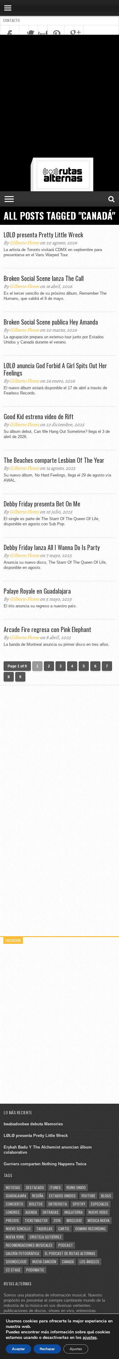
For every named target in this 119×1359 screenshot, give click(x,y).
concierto (14, 1203)
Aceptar (18, 1348)
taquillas (44, 1228)
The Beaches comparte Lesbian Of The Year (54, 460)
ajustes (90, 1337)
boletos (36, 1203)
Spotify (79, 1203)
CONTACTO (11, 20)
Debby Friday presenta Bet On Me (42, 503)
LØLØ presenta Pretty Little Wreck (43, 234)
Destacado (35, 1187)
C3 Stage (13, 1269)
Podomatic (35, 1269)
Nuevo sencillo (18, 1228)
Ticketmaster (36, 1220)
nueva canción (44, 1261)
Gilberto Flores (24, 242)
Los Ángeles (89, 1261)
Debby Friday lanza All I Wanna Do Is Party (52, 547)
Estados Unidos (62, 1195)
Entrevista (58, 1203)
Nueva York (15, 1236)
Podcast (65, 1245)
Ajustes (76, 1348)
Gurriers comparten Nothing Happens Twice (45, 1164)
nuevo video (98, 1212)
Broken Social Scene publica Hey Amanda (51, 321)
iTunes (55, 1187)
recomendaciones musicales (29, 1245)
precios (12, 1220)
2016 (57, 1220)
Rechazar (47, 1348)
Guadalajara (16, 1195)
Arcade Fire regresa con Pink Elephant (47, 629)
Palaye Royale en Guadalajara (37, 591)
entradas (51, 1212)
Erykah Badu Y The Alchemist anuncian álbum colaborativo (48, 1150)
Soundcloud (16, 1261)
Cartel (64, 1228)
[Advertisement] (59, 97)
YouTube (88, 1195)
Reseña (37, 1195)
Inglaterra (73, 1212)
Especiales (99, 1203)
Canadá (68, 1261)
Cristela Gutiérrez (45, 1236)
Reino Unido (76, 1187)
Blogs (106, 1195)
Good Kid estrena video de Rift (39, 416)
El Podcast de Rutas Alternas (70, 1253)
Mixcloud (74, 1220)
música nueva (99, 1220)
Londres (13, 1212)
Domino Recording (90, 1228)
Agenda (31, 1212)
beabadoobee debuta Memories (33, 1124)
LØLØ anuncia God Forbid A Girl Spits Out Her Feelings (55, 369)
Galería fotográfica (22, 1253)
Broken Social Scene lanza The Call (44, 278)
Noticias (13, 1187)
